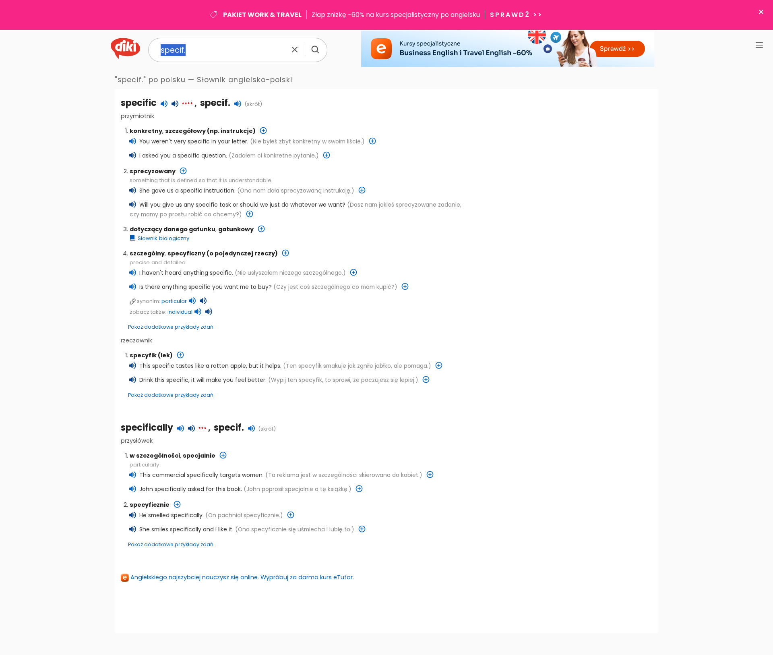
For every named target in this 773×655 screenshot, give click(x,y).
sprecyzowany (153, 171)
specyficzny (186, 253)
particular (174, 301)
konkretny (146, 131)
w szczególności (155, 456)
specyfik (143, 355)
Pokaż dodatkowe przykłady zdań (170, 326)
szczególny (147, 253)
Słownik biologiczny (163, 238)
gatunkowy (236, 229)
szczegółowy (185, 131)
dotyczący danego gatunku (172, 229)
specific (139, 103)
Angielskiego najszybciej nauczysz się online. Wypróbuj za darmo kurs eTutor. (242, 577)
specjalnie (199, 456)
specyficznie (149, 505)
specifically (147, 427)
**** (187, 105)
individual (179, 312)
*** (202, 429)
